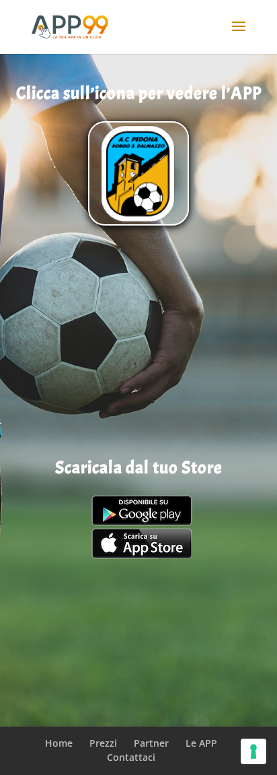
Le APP (201, 743)
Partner (151, 743)
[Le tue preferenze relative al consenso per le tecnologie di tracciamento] (253, 751)
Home (59, 743)
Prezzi (103, 743)
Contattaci (131, 757)
